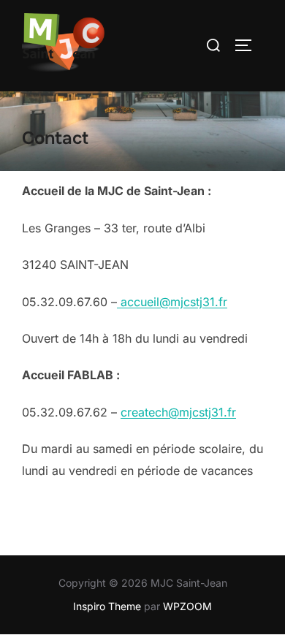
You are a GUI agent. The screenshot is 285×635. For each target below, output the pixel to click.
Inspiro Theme (107, 606)
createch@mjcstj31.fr (178, 412)
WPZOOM (187, 606)
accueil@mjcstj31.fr (172, 301)
